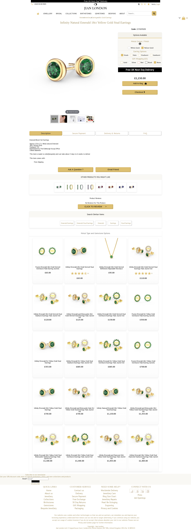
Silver (134, 62)
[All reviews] (79, 273)
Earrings (95, 17)
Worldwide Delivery (109, 490)
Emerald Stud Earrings (85, 223)
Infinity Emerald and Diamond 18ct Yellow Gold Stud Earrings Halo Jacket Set (111, 456)
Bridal (59, 13)
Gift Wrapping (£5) (140, 58)
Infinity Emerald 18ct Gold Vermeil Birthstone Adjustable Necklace (111, 268)
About (122, 13)
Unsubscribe (35, 484)
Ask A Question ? (75, 170)
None (159, 62)
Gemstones (100, 13)
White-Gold (135, 48)
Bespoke (112, 13)
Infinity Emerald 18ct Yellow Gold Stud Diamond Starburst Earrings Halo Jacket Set (143, 456)
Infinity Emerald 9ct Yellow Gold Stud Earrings (47, 362)
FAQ (145, 133)
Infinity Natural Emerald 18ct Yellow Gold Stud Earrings (111, 409)
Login (158, 4)
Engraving (109, 505)
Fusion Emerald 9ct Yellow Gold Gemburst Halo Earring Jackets (143, 315)
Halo (135, 55)
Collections (71, 13)
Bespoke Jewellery (49, 508)
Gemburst (156, 55)
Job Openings (140, 498)
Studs (126, 55)
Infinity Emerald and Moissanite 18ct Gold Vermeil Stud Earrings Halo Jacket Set (79, 315)
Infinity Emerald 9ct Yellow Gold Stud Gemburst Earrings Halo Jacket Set (111, 362)
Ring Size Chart (109, 496)
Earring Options (139, 51)
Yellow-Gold (148, 48)
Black (150, 62)
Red (142, 62)
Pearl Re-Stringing (109, 502)
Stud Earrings (126, 223)
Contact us (79, 490)
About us (49, 493)
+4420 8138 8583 (40, 4)
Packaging (79, 508)
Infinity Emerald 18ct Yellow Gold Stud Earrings (47, 409)
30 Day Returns (79, 502)
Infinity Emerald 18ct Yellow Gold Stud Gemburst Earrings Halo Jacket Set (79, 456)
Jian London (100, 526)
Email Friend (113, 170)
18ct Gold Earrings (105, 17)
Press (140, 495)
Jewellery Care (109, 493)
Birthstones (85, 13)
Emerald (101, 223)
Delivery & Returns (112, 133)
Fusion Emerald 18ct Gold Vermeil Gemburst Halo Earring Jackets (47, 268)
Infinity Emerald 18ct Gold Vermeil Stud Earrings (80, 268)
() (187, 18)
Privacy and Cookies (109, 508)
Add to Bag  (140, 83)
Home (82, 17)
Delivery (79, 493)
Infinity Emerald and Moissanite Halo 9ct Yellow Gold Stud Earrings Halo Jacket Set (79, 409)
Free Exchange (79, 499)
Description (46, 133)
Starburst (144, 55)
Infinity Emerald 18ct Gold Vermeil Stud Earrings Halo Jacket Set (143, 268)
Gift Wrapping (79, 505)
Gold (125, 62)
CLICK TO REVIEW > (95, 207)
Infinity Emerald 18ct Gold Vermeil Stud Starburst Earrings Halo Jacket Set (48, 315)
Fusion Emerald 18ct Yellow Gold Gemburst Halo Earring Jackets (143, 362)
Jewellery (47, 13)
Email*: (25, 479)
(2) (152, 273)
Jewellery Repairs (109, 499)
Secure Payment (79, 133)
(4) (88, 273)
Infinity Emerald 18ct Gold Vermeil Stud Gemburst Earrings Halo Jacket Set (111, 315)
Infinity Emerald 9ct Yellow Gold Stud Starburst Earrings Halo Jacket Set (79, 362)
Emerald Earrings (67, 223)
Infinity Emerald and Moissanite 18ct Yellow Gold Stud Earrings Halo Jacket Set (143, 409)
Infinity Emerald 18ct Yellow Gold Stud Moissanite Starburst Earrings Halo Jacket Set (47, 456)
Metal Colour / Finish (140, 41)
